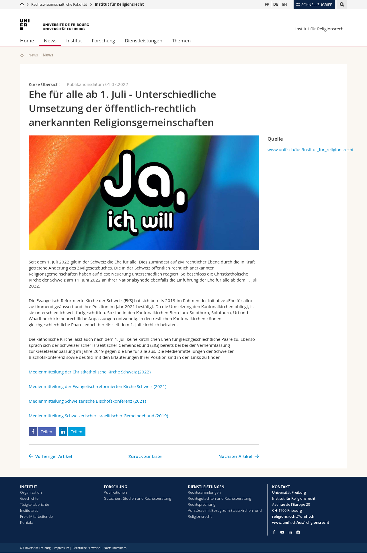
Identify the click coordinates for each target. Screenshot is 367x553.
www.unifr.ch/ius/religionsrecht (300, 522)
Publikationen (115, 492)
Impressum (61, 548)
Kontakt (26, 522)
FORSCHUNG (115, 486)
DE (275, 4)
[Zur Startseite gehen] (22, 4)
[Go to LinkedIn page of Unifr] (290, 532)
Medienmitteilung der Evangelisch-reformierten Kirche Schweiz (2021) (97, 386)
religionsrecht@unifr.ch (293, 516)
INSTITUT (28, 486)
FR (267, 4)
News (50, 40)
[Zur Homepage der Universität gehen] (54, 24)
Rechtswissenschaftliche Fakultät (59, 4)
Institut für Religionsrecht (119, 4)
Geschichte (29, 498)
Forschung (103, 40)
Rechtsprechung (201, 504)
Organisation (31, 492)
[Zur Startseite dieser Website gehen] (22, 55)
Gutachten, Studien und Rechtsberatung (137, 498)
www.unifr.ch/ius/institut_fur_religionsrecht (311, 149)
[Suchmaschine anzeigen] (342, 4)
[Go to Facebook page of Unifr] (274, 532)
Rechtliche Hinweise (86, 548)
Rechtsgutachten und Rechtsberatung (219, 498)
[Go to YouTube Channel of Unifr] (282, 532)
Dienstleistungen (143, 40)
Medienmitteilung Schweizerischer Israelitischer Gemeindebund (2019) (98, 415)
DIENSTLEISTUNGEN (206, 486)
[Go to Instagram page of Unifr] (298, 532)
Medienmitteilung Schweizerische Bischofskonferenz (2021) (87, 401)
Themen (181, 40)
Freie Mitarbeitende (36, 516)
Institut (74, 40)
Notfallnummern (115, 548)
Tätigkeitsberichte (34, 504)
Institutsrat (29, 510)
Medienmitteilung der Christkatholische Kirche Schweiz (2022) (90, 372)
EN (284, 4)
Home (27, 40)
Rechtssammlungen (204, 492)
